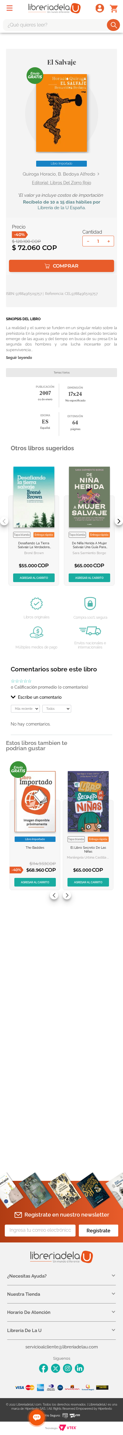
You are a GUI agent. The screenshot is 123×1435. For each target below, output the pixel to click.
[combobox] (61, 25)
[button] (61, 113)
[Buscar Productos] (113, 25)
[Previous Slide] (4, 521)
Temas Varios (62, 372)
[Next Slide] (119, 521)
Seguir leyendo (19, 358)
